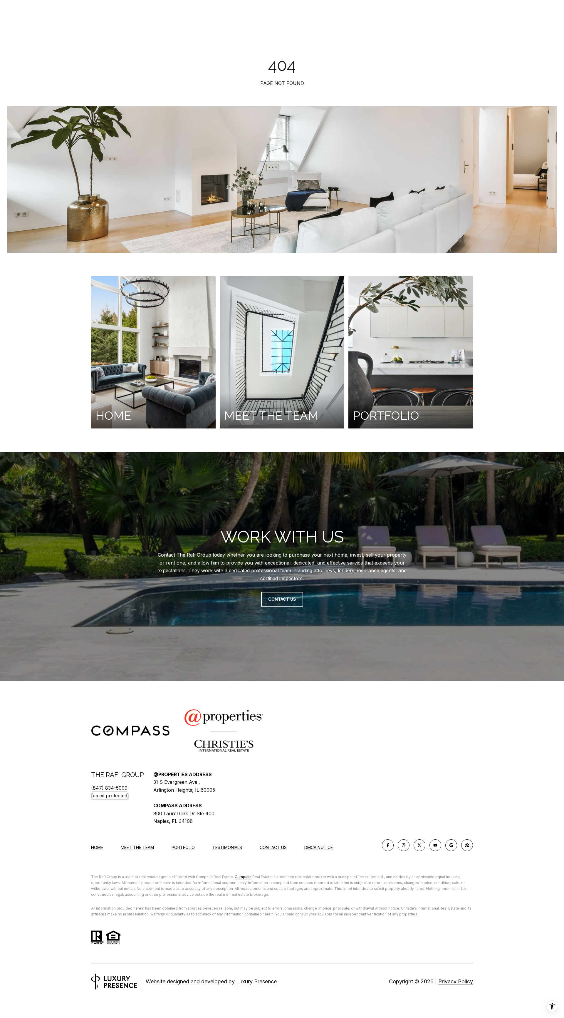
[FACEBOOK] (388, 845)
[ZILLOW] (467, 845)
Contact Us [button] (282, 599)
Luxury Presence (256, 981)
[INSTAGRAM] (403, 845)
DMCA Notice (318, 847)
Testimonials (227, 847)
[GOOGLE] (451, 845)
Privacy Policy (455, 981)
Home (97, 847)
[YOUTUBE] (435, 845)
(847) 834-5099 (109, 788)
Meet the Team (137, 847)
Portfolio (183, 847)
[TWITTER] (419, 845)
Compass (243, 877)
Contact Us (273, 847)
